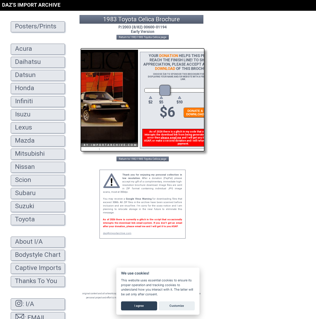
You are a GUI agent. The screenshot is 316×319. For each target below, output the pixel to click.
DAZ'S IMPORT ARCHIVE (31, 5)
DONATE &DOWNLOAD (195, 112)
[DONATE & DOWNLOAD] (194, 119)
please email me (171, 137)
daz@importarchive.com (117, 233)
